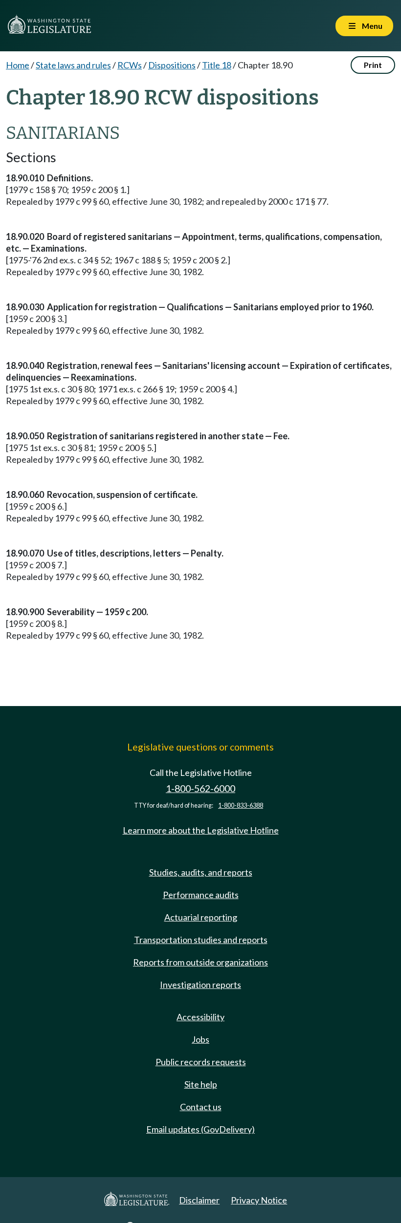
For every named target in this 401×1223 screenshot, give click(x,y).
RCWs (129, 65)
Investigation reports (200, 984)
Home (17, 65)
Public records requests (201, 1061)
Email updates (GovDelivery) (200, 1129)
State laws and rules (73, 65)
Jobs (200, 1039)
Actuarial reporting (200, 917)
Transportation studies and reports (200, 939)
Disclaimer (199, 1200)
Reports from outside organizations (200, 962)
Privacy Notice (259, 1200)
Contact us (201, 1106)
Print (373, 64)
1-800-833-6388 (240, 805)
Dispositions (172, 65)
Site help (200, 1084)
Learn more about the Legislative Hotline (201, 830)
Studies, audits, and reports (200, 872)
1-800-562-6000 (200, 788)
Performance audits (201, 894)
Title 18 (216, 65)
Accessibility (200, 1016)
